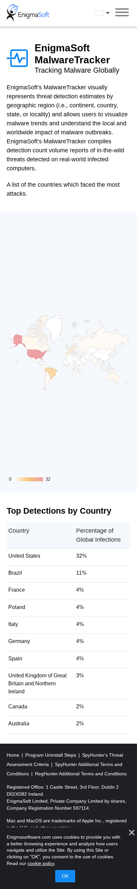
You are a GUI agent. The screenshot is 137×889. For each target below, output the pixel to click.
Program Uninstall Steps (51, 755)
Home (14, 755)
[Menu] (122, 13)
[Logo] (28, 13)
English (108, 13)
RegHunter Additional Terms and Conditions (81, 773)
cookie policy (41, 863)
